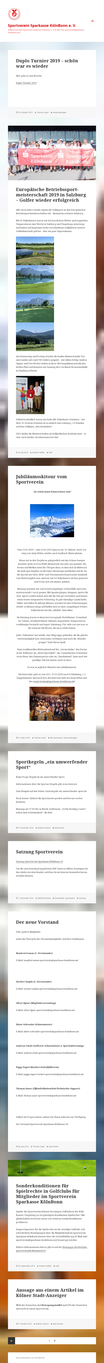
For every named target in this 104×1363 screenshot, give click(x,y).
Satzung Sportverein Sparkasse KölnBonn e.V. (39, 861)
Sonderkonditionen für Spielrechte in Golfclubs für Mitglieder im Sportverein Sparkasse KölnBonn (48, 1194)
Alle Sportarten (56, 738)
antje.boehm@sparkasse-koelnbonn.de (54, 681)
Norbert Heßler (38, 452)
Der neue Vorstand (37, 922)
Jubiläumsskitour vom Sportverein (41, 479)
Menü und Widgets (92, 24)
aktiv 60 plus (58, 1324)
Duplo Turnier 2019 (26, 82)
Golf (50, 452)
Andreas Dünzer (44, 828)
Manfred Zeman (44, 898)
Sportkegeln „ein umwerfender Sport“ (52, 764)
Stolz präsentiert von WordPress (30, 1358)
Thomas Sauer (43, 112)
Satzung (82, 898)
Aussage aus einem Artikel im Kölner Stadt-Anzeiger (50, 1292)
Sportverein (59, 828)
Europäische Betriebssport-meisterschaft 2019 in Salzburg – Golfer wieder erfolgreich (51, 194)
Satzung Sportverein (39, 852)
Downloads (59, 898)
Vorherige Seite (11, 1340)
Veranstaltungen (59, 112)
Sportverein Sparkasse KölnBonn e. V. (42, 25)
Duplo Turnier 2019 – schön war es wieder (47, 63)
